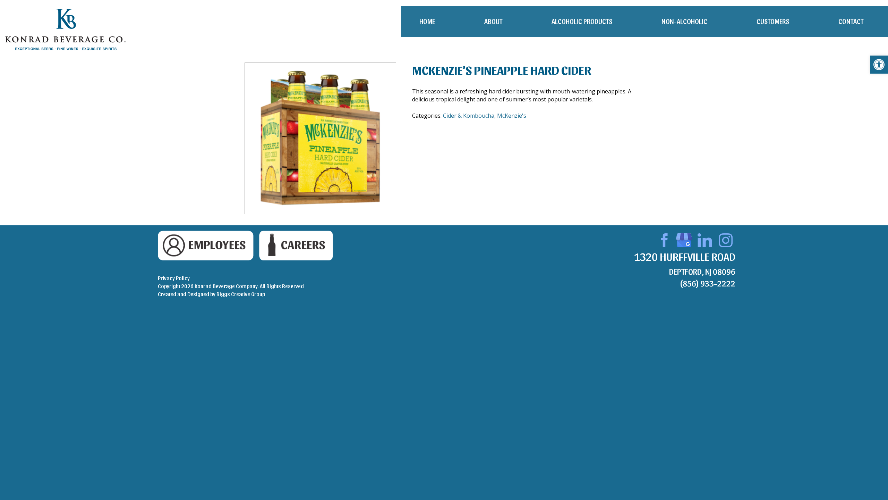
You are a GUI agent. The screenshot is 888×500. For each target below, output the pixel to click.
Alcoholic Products (582, 21)
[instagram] (725, 239)
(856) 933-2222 (707, 283)
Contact (850, 21)
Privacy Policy (174, 278)
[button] (879, 65)
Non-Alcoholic (684, 21)
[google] (684, 239)
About (493, 21)
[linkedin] (705, 239)
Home (427, 21)
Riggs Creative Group (240, 294)
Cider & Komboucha (468, 115)
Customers (773, 21)
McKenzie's (511, 115)
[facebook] (663, 239)
